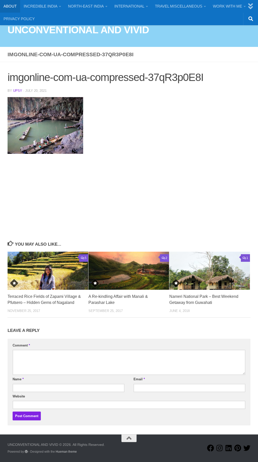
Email (139, 379)
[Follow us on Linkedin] (228, 448)
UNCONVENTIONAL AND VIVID (78, 29)
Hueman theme (66, 451)
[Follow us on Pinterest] (237, 448)
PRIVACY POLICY (19, 19)
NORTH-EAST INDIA (86, 6)
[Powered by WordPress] (26, 451)
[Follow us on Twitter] (246, 448)
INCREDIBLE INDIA (40, 6)
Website (19, 396)
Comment (21, 345)
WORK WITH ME (227, 6)
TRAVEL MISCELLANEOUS (178, 6)
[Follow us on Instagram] (219, 448)
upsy (17, 91)
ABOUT (10, 6)
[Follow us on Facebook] (210, 448)
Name (18, 379)
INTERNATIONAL (129, 6)
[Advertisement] (129, 201)
